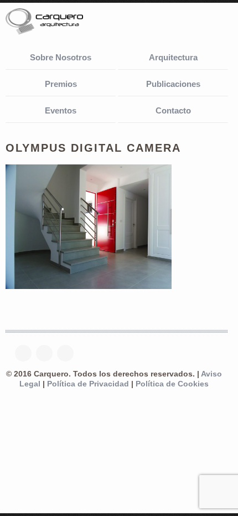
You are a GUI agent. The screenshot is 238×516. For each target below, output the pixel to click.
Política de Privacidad (88, 384)
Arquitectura (173, 57)
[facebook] (26, 353)
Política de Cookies (172, 384)
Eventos (60, 110)
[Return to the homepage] (61, 22)
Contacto (173, 110)
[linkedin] (47, 353)
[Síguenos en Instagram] (68, 353)
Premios (61, 84)
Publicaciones (173, 84)
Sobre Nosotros (60, 57)
